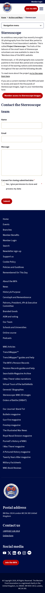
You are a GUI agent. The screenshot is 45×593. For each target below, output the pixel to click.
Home (3, 17)
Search (6, 246)
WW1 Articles (9, 346)
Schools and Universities (14, 327)
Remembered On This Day (15, 272)
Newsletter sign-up (12, 251)
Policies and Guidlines (13, 267)
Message (5, 146)
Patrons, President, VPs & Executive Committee (20, 304)
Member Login (10, 240)
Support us (8, 256)
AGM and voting (10, 316)
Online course (9, 332)
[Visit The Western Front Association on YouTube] (5, 553)
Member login (36, 1)
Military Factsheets (12, 462)
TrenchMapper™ (11, 352)
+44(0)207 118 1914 (11, 531)
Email (3, 133)
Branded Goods (10, 311)
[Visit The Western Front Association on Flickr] (30, 553)
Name (4, 119)
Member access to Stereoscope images (22, 95)
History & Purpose (11, 292)
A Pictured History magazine (16, 452)
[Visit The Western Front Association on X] (10, 553)
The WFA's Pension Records (16, 363)
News (5, 286)
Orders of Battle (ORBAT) (15, 400)
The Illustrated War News (15, 430)
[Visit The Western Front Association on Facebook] (20, 553)
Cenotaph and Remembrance (17, 297)
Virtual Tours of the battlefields (18, 384)
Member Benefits (11, 235)
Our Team (7, 322)
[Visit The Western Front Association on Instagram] (24, 553)
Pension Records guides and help (19, 368)
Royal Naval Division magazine (17, 435)
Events (6, 224)
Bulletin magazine (12, 414)
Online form (8, 535)
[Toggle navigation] (41, 9)
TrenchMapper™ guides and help (18, 357)
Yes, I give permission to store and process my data (21, 186)
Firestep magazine (12, 425)
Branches (7, 229)
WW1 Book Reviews (12, 468)
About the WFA (10, 281)
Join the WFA (31, 8)
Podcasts (7, 338)
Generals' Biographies (13, 389)
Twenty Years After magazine (17, 457)
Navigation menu (11, 25)
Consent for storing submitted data (18, 180)
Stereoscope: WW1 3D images (17, 395)
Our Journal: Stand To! (14, 409)
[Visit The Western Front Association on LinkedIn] (15, 553)
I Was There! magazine (13, 446)
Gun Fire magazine (12, 419)
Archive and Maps (16, 17)
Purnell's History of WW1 (15, 441)
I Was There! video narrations (17, 379)
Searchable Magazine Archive (17, 373)
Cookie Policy (9, 262)
